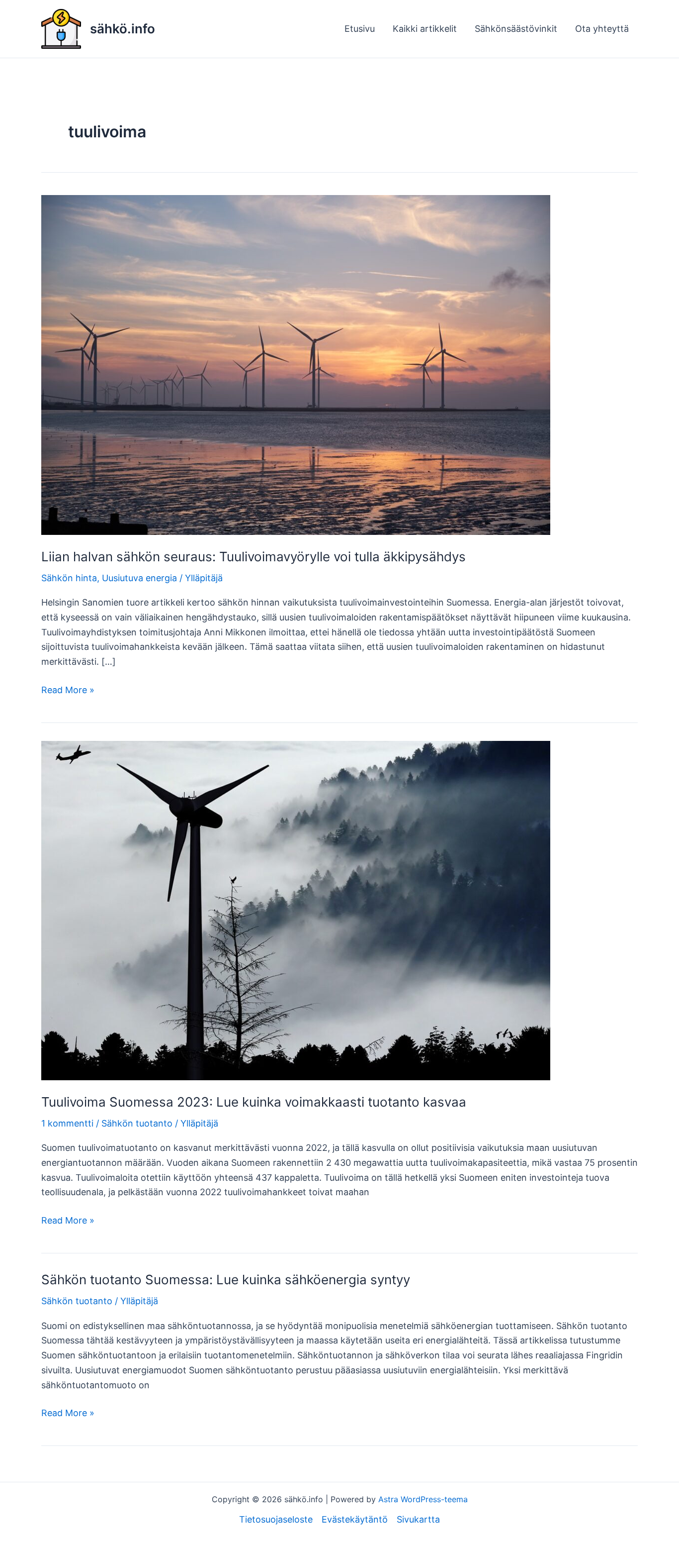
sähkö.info (122, 28)
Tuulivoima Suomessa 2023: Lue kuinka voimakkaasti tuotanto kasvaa (253, 1102)
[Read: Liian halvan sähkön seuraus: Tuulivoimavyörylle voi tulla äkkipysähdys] (295, 364)
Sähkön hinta (69, 578)
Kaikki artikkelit (425, 28)
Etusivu (359, 28)
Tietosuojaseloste (276, 1519)
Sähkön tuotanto (136, 1123)
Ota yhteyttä (602, 28)
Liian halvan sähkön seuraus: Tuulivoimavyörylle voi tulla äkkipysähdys (253, 556)
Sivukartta (418, 1519)
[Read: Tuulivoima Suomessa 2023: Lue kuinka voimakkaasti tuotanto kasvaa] (295, 910)
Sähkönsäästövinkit (516, 28)
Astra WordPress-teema (423, 1499)
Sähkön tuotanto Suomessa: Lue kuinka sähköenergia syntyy (225, 1279)
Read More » (67, 691)
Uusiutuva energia (139, 578)
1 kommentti (67, 1123)
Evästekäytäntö (355, 1519)
